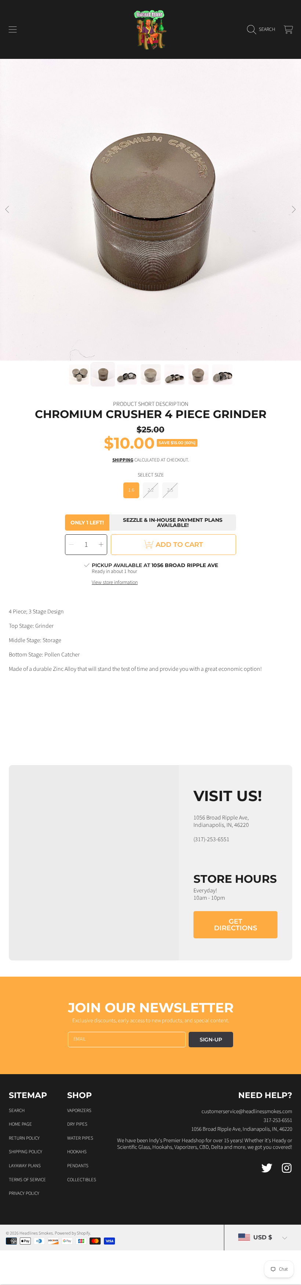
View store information (115, 583)
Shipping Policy (25, 1151)
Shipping (122, 460)
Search (17, 1110)
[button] (13, 29)
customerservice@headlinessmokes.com (247, 1111)
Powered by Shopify (72, 1233)
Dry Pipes (77, 1124)
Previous (7, 209)
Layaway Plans (25, 1165)
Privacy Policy (24, 1193)
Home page (20, 1124)
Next (293, 209)
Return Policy (24, 1138)
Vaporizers (79, 1110)
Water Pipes (80, 1138)
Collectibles (81, 1179)
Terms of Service (27, 1179)
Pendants (77, 1165)
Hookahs (77, 1151)
